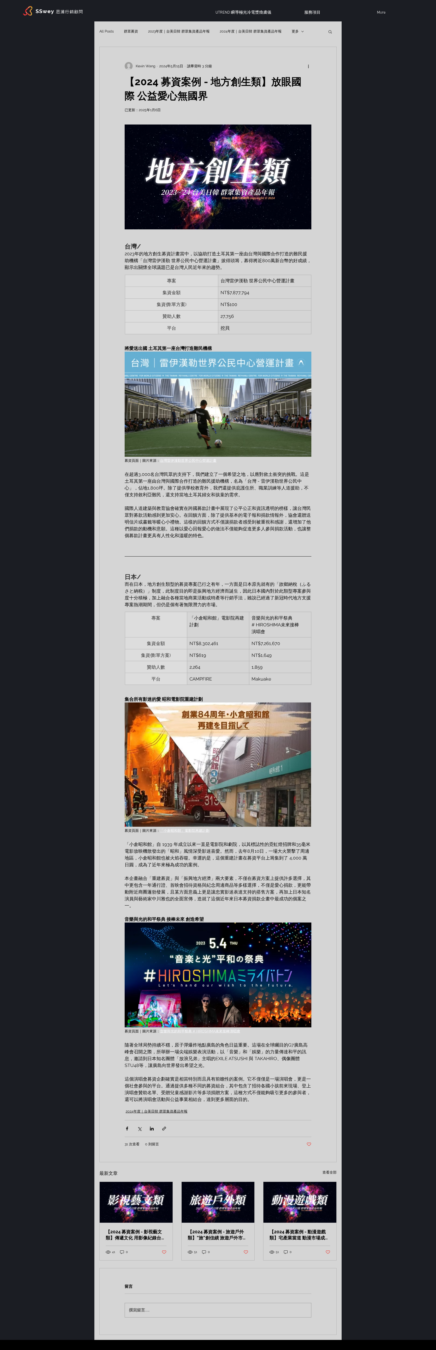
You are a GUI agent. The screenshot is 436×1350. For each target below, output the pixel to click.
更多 (295, 31)
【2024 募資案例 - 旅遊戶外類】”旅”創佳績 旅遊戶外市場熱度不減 (217, 1235)
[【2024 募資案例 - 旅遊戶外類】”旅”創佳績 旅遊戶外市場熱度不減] (218, 1202)
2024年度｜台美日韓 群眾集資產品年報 (251, 31)
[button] (330, 31)
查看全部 (329, 1172)
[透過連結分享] (164, 1128)
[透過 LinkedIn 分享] (151, 1128)
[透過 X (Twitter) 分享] (139, 1128)
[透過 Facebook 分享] (127, 1128)
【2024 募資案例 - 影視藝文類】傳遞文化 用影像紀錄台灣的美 (136, 1235)
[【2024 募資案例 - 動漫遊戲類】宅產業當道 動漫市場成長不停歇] (299, 1202)
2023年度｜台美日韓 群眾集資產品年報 (179, 31)
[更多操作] (308, 66)
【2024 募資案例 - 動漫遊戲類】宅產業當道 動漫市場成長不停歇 (299, 1235)
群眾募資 (131, 31)
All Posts (106, 31)
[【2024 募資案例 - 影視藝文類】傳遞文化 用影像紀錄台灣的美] (136, 1202)
